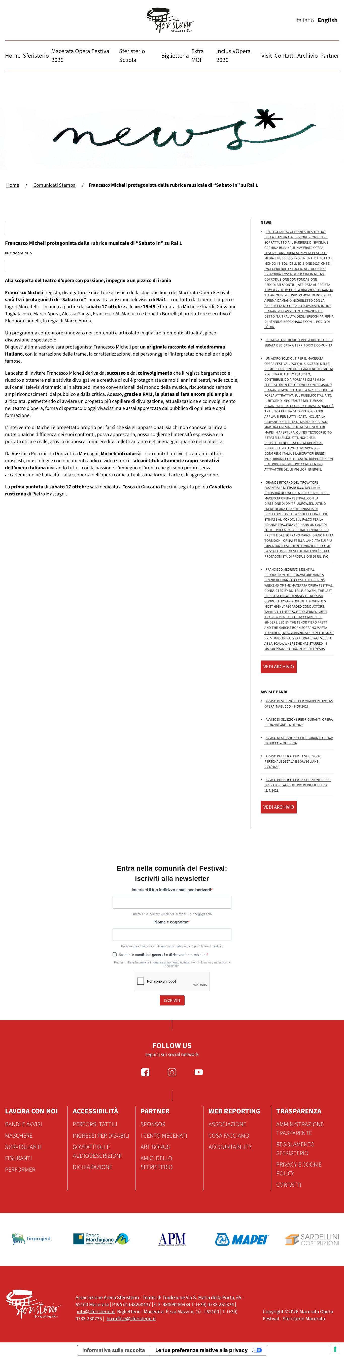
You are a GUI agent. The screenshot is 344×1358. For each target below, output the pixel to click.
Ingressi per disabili (101, 1135)
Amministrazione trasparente (300, 1129)
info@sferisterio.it (96, 1311)
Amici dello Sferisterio (157, 1163)
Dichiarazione (92, 1167)
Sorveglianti (23, 1147)
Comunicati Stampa (54, 185)
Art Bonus (155, 1147)
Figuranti (18, 1158)
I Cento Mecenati (164, 1135)
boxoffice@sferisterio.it (131, 1318)
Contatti (284, 55)
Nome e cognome (171, 922)
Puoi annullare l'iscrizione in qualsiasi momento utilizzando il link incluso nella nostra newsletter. (172, 964)
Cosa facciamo (229, 1135)
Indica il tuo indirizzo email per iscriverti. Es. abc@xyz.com (172, 914)
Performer (20, 1169)
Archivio (307, 55)
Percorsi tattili (95, 1124)
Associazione (227, 1124)
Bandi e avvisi (23, 1124)
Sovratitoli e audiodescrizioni (97, 1151)
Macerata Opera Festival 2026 (81, 55)
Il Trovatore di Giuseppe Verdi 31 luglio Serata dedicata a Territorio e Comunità (298, 343)
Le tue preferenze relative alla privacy (201, 1350)
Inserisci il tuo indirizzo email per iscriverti (171, 890)
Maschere (18, 1135)
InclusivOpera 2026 (233, 55)
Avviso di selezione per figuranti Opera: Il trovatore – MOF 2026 (298, 722)
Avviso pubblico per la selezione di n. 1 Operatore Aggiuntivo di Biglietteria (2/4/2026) (297, 785)
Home (12, 55)
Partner (329, 55)
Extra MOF (197, 55)
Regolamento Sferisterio (295, 1149)
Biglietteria (175, 55)
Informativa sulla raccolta (113, 1350)
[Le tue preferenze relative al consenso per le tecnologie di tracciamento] (335, 1349)
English (328, 20)
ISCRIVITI (172, 1000)
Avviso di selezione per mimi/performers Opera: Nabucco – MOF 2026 (298, 704)
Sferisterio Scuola (132, 55)
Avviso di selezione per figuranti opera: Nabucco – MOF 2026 (298, 740)
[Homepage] (172, 20)
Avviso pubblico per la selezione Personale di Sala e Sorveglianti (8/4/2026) (292, 761)
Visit (266, 55)
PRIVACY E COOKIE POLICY (299, 1169)
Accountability (230, 1147)
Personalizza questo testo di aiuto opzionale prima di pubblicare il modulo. (172, 946)
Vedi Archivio (278, 666)
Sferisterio (36, 55)
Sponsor (153, 1124)
